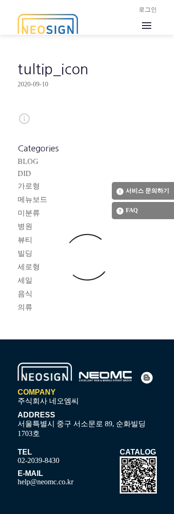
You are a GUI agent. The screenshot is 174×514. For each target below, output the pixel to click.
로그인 (148, 9)
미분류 (29, 213)
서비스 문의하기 (147, 190)
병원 (25, 226)
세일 (25, 280)
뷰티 (25, 240)
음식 (25, 294)
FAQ (132, 210)
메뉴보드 (32, 199)
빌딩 (25, 253)
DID (24, 173)
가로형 (29, 186)
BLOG (28, 161)
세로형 (29, 267)
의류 (25, 307)
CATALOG (138, 452)
